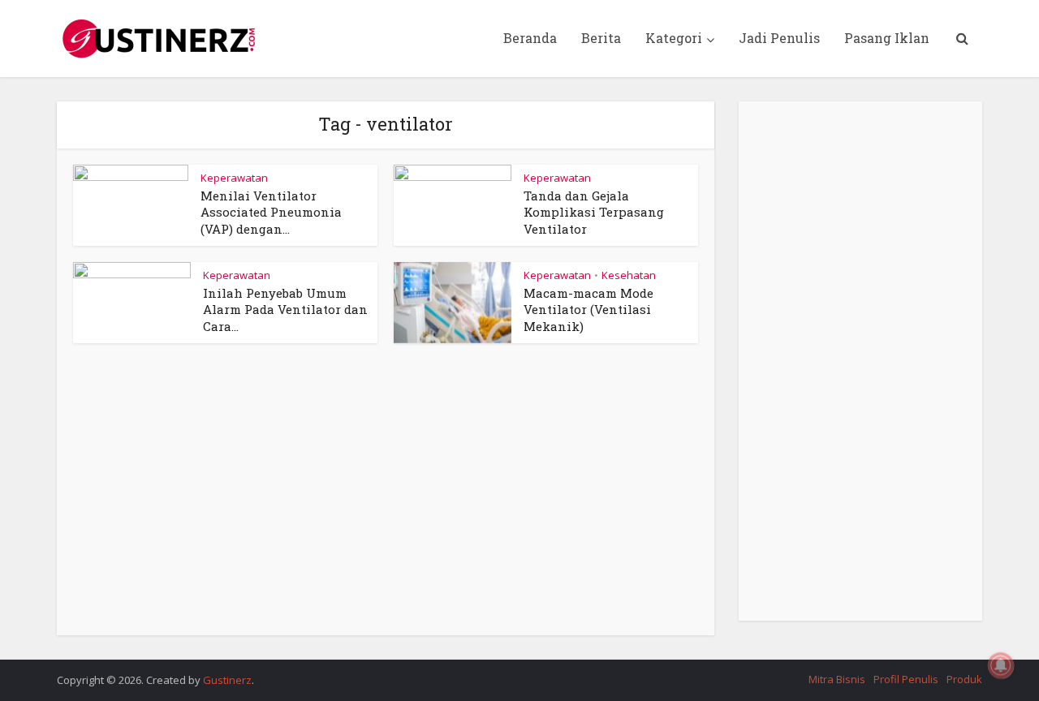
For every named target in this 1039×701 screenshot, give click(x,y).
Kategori (673, 37)
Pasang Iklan (886, 37)
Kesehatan (628, 275)
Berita (601, 37)
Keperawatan (234, 177)
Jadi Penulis (779, 37)
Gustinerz (227, 680)
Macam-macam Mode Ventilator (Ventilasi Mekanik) (588, 309)
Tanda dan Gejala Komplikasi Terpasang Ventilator (594, 212)
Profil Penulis (905, 679)
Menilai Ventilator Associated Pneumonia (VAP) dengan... (271, 212)
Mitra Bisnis (836, 679)
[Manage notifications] (1001, 665)
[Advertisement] (385, 497)
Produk (964, 679)
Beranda (530, 37)
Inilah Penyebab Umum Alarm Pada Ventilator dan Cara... (285, 309)
